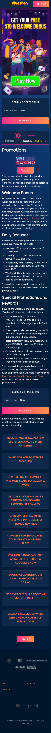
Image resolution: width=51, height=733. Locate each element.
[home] (20, 6)
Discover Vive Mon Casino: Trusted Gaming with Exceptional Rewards (25, 500)
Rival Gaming (9, 376)
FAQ (5, 683)
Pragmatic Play (31, 218)
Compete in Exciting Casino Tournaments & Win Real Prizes (25, 539)
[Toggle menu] (5, 4)
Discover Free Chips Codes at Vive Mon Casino (25, 596)
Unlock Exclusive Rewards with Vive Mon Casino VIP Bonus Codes (25, 617)
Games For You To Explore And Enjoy (25, 459)
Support (7, 689)
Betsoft (21, 376)
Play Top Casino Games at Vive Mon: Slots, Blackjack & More (25, 480)
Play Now (41, 4)
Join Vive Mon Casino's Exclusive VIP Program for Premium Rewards (25, 519)
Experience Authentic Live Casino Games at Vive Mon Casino (25, 578)
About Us (31, 683)
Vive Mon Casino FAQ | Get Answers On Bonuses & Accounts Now (25, 559)
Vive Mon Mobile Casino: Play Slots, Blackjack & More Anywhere (25, 441)
